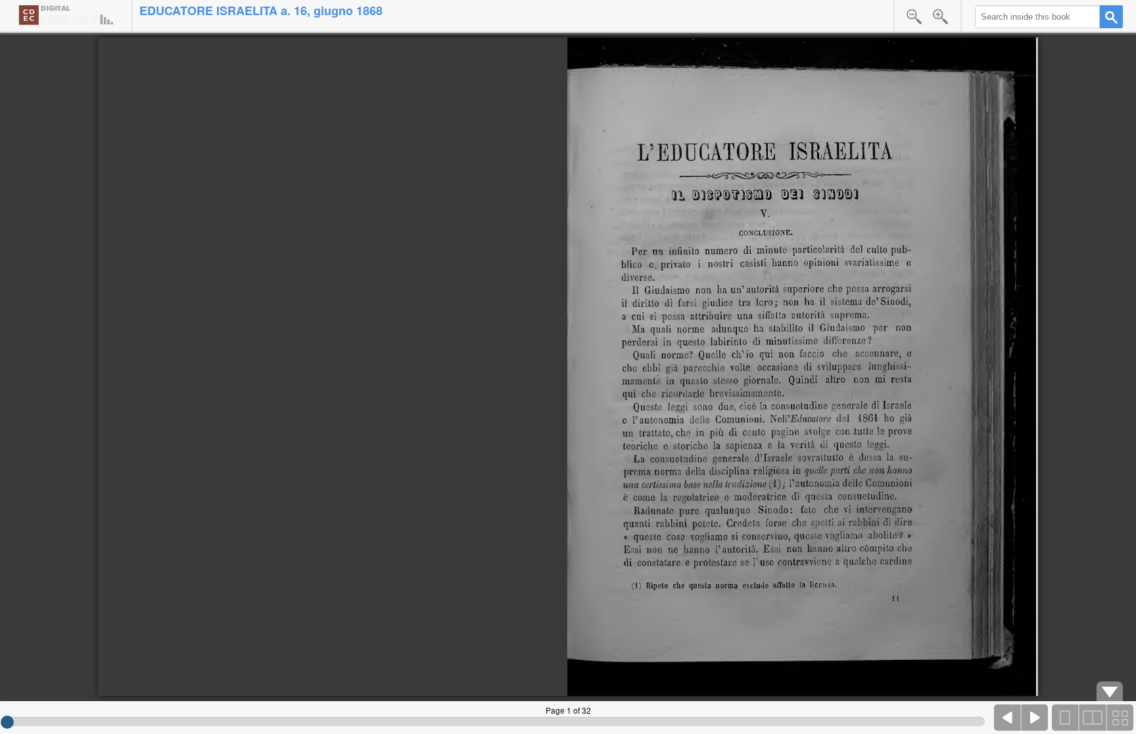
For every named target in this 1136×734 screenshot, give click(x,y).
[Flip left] (1008, 717)
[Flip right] (1035, 717)
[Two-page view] (1092, 717)
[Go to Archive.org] (65, 15)
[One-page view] (1065, 717)
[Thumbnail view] (1119, 717)
